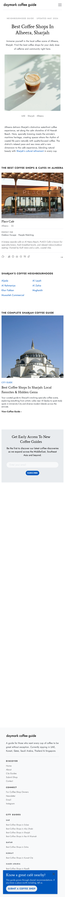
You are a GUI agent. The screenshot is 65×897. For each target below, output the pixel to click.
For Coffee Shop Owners (17, 791)
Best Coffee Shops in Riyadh (17, 868)
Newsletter (10, 795)
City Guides (11, 773)
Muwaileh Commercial (13, 295)
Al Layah (36, 280)
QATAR (9, 842)
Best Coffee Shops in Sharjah (18, 832)
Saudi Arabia (13, 864)
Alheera (40, 115)
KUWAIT (10, 853)
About (8, 769)
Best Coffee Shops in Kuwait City (19, 857)
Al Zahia (36, 285)
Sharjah (31, 115)
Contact (9, 781)
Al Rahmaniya (8, 285)
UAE (23, 115)
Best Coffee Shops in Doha (17, 847)
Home (8, 765)
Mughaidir (37, 290)
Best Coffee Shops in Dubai (17, 824)
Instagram (10, 803)
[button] (59, 5)
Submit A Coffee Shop (21, 888)
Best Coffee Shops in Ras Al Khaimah (21, 836)
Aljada (5, 280)
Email (8, 799)
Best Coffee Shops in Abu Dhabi (19, 828)
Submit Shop (12, 777)
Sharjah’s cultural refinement (30, 151)
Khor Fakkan (8, 290)
